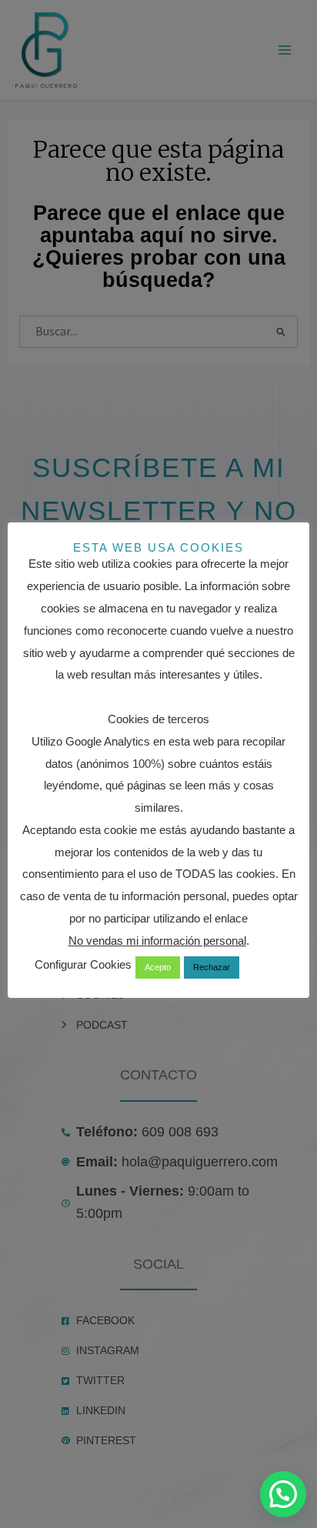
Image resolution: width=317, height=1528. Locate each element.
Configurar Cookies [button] (83, 964)
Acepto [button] (158, 967)
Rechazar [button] (211, 967)
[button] (283, 1494)
